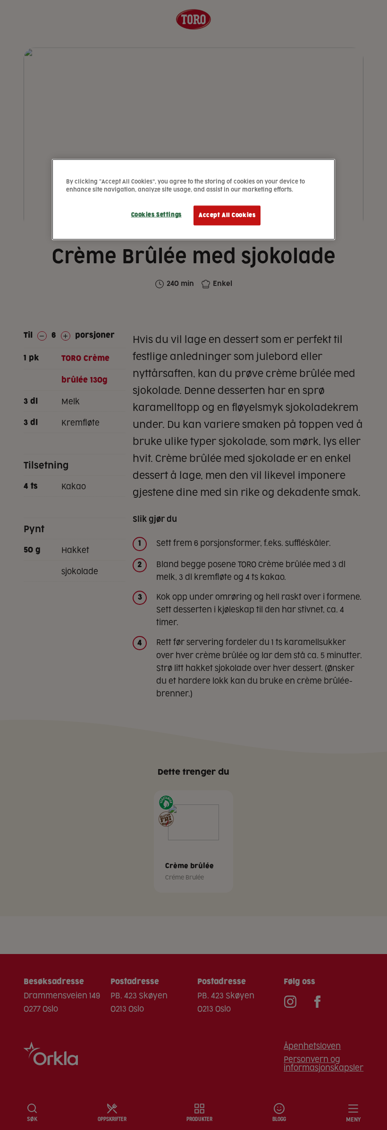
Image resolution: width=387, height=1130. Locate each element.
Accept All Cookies (227, 215)
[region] (193, 199)
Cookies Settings (156, 215)
